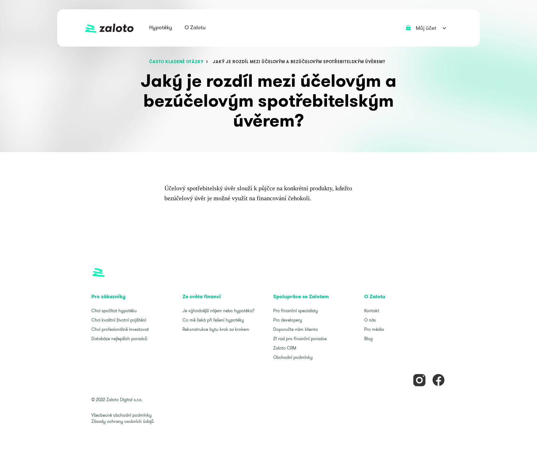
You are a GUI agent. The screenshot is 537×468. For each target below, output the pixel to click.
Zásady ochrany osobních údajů (122, 421)
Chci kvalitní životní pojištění (118, 320)
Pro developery (287, 320)
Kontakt (371, 310)
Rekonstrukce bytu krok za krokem (215, 329)
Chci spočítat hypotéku (114, 310)
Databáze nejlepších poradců (119, 338)
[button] (160, 28)
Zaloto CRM (284, 348)
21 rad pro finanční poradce (300, 338)
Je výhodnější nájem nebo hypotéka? (218, 310)
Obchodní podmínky (293, 357)
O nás (370, 320)
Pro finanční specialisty (295, 310)
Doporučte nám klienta (295, 329)
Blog (368, 338)
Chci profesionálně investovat (120, 329)
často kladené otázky (176, 61)
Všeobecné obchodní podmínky (121, 415)
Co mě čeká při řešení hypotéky (213, 320)
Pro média (374, 329)
